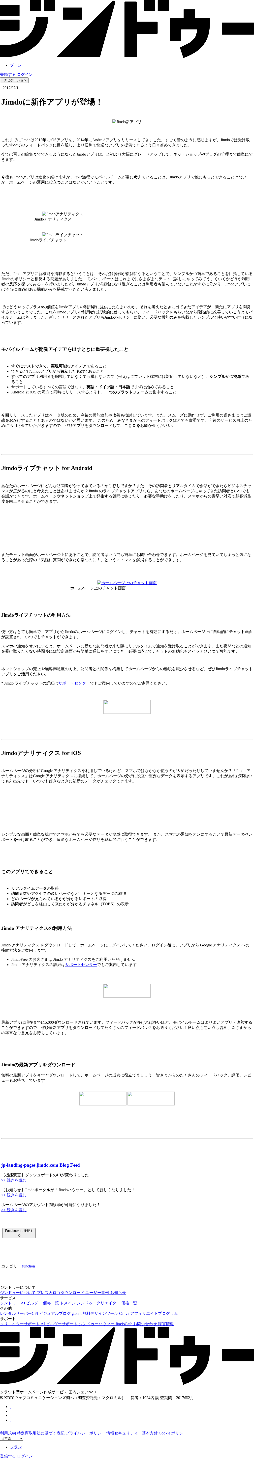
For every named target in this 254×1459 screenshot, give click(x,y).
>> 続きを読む (14, 1180)
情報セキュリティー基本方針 (132, 1433)
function (28, 1266)
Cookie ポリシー (173, 1433)
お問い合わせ (145, 1324)
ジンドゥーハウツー (97, 1324)
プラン (16, 65)
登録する (8, 74)
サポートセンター (74, 683)
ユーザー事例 (97, 1293)
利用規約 (8, 1433)
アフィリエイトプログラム (154, 1313)
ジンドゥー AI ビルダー (21, 1303)
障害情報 (166, 1324)
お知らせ (118, 1293)
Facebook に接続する (19, 1233)
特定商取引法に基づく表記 (41, 1433)
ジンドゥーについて (18, 1293)
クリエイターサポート (20, 1324)
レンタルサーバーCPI (19, 1313)
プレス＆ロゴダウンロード (61, 1293)
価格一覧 (51, 1303)
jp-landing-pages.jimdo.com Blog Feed (40, 1165)
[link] (127, 57)
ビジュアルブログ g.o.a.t (60, 1313)
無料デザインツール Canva (106, 1313)
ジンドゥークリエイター (99, 1303)
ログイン (25, 74)
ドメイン (68, 1303)
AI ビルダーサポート (60, 1324)
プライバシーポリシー (85, 1433)
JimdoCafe (124, 1324)
